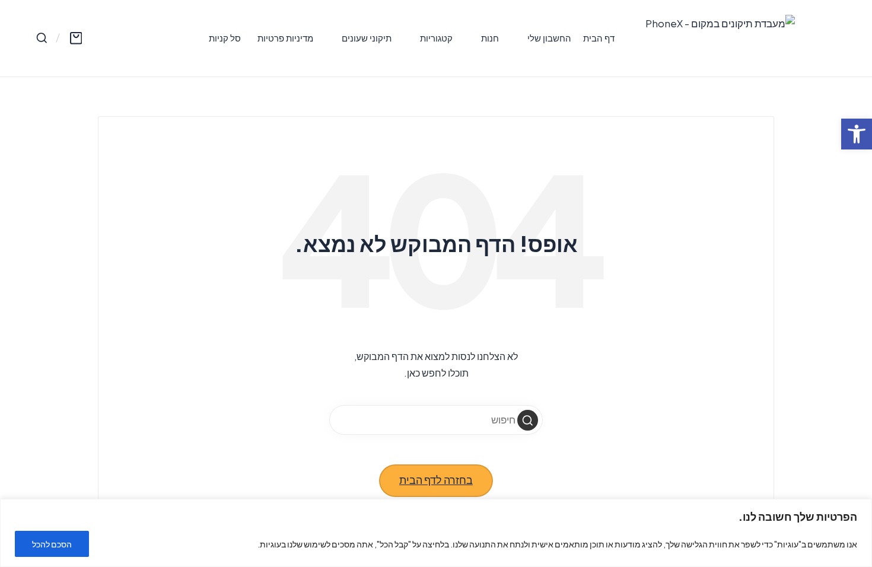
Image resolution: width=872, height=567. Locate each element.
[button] (527, 420)
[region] (436, 533)
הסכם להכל (52, 544)
